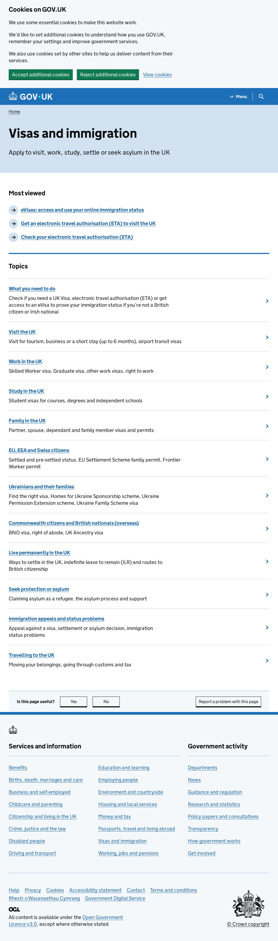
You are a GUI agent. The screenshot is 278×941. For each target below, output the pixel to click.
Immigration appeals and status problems (56, 619)
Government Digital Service (115, 898)
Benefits (18, 767)
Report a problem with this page (228, 701)
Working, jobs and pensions (128, 853)
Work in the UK (25, 361)
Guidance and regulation (215, 792)
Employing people (118, 780)
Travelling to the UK (31, 655)
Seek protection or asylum (39, 589)
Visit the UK (22, 332)
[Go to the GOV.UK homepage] (31, 97)
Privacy (33, 890)
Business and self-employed (40, 792)
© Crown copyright (248, 924)
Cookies (55, 890)
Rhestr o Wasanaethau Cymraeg (44, 898)
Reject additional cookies (108, 74)
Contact (136, 890)
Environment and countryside (130, 792)
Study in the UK (26, 391)
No (111, 701)
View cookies (157, 74)
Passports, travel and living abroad (136, 829)
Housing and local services (127, 804)
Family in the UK (27, 421)
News (194, 780)
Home (14, 111)
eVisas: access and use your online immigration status (82, 210)
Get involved (202, 853)
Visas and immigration (122, 841)
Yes (79, 701)
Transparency (203, 829)
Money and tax (114, 816)
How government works (214, 841)
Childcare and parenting (35, 804)
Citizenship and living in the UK (43, 816)
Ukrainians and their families (41, 487)
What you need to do (32, 289)
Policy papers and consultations (223, 816)
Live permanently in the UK (39, 553)
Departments (202, 767)
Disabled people (27, 841)
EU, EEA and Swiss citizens (39, 450)
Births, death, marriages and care (46, 780)
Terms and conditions (173, 890)
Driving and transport (32, 853)
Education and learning (123, 767)
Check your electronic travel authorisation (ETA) (77, 237)
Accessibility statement (95, 890)
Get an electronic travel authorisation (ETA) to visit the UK (88, 223)
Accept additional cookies (41, 74)
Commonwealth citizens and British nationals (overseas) (74, 523)
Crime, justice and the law (37, 829)
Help (14, 890)
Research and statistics (214, 804)
